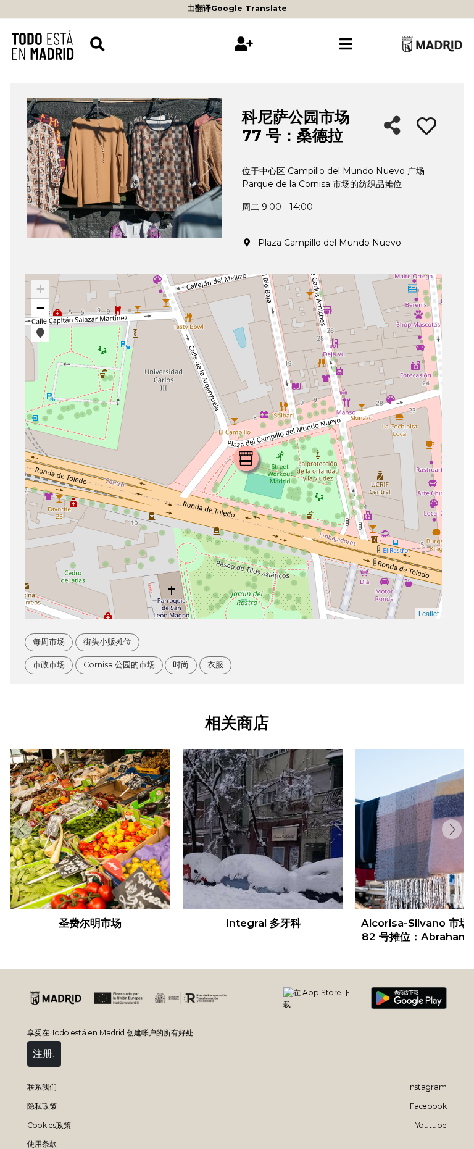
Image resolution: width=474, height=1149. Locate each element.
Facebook (428, 1106)
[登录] (243, 44)
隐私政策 (42, 1106)
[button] (40, 333)
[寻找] (140, 44)
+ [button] (40, 289)
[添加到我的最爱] (426, 126)
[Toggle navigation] (346, 44)
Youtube (431, 1125)
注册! (44, 1053)
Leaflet (428, 613)
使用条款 (42, 1143)
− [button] (40, 307)
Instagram (427, 1087)
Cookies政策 (49, 1125)
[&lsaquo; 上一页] (21, 829)
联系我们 (42, 1087)
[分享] (392, 126)
